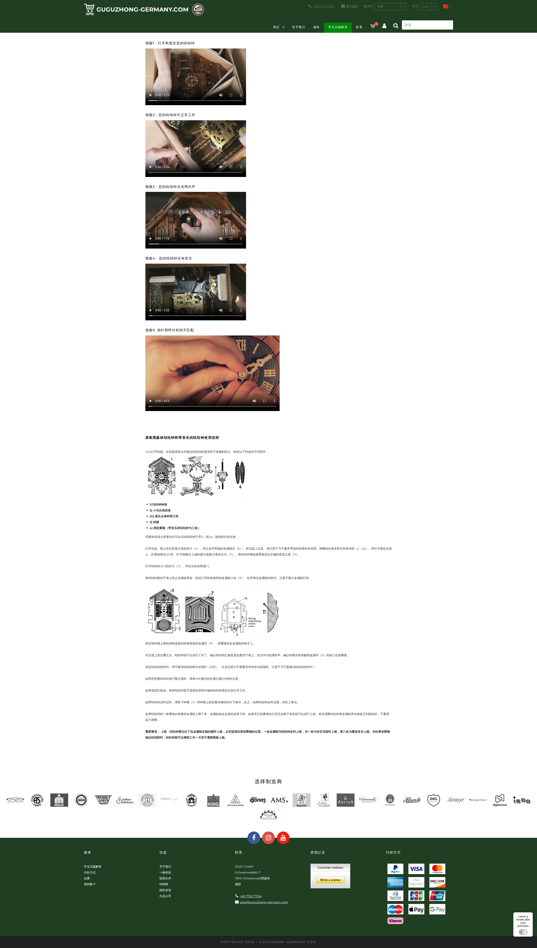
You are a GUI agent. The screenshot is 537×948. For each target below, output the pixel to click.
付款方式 (90, 872)
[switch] (523, 932)
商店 (276, 27)
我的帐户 (90, 884)
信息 (163, 852)
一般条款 (165, 872)
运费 (87, 878)
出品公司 (165, 896)
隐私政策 (165, 890)
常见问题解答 (338, 27)
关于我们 (298, 27)
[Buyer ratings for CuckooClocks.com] (330, 877)
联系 (359, 27)
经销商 (163, 884)
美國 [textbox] (380, 6)
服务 (316, 27)
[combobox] (390, 6)
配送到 (368, 6)
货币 (415, 6)
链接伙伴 (165, 878)
